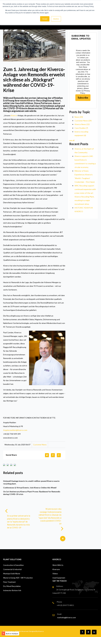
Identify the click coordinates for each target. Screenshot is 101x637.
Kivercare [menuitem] (56, 569)
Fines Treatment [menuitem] (9, 582)
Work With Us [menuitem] (57, 565)
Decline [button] (56, 19)
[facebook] (53, 455)
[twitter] (47, 455)
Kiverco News (82, 124)
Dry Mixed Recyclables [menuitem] (12, 586)
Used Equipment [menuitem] (58, 578)
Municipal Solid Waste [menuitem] (11, 574)
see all (71, 140)
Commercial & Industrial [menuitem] (12, 569)
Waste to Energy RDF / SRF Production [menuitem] (18, 578)
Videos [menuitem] (55, 574)
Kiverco (14, 115)
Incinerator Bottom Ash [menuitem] (12, 590)
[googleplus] (59, 455)
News (79, 117)
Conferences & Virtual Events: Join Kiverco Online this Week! (30, 487)
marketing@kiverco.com (66, 617)
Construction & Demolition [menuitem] (13, 565)
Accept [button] (44, 19)
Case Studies (81, 128)
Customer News (40, 444)
